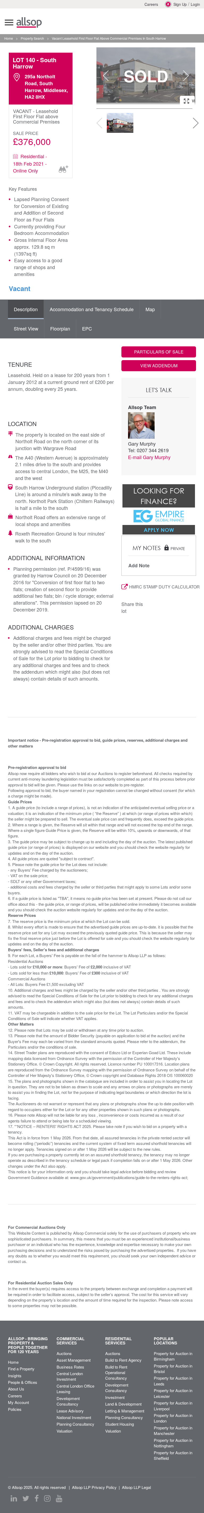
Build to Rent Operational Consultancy (116, 1372)
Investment (115, 1397)
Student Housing (119, 1424)
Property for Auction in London (173, 1418)
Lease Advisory (70, 1411)
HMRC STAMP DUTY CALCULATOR (162, 587)
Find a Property (21, 1368)
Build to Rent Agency (123, 1360)
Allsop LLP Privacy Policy (94, 1487)
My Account (18, 1402)
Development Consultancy (68, 1401)
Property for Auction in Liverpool (173, 1405)
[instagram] (47, 1498)
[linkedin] (14, 1498)
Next (186, 75)
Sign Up (180, 4)
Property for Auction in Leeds (173, 1380)
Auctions (64, 1353)
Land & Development (123, 1404)
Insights (15, 1375)
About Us (16, 1389)
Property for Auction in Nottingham (173, 1442)
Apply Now (159, 530)
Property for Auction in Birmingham (173, 1356)
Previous (105, 75)
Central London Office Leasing (75, 1388)
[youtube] (59, 1498)
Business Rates (70, 1367)
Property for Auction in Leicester (173, 1393)
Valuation (64, 1431)
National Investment (74, 1417)
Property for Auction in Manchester (173, 1430)
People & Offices (22, 1382)
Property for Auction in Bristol (173, 1368)
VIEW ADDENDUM (158, 366)
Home (13, 1362)
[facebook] (36, 1498)
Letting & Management (124, 1411)
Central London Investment (70, 1376)
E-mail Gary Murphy (149, 457)
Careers (151, 4)
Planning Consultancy (75, 1424)
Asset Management (74, 1360)
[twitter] (26, 1498)
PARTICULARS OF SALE (159, 352)
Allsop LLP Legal (136, 1487)
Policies (15, 1409)
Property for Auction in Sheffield (173, 1455)
